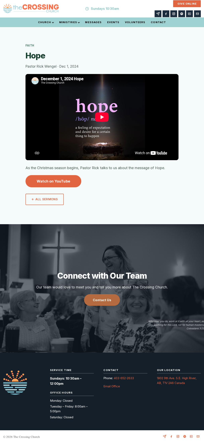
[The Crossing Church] (31, 8)
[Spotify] (181, 13)
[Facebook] (166, 13)
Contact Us (102, 300)
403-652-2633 (124, 378)
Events (113, 22)
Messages (93, 22)
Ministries (68, 22)
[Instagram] (173, 13)
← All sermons (44, 199)
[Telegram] (158, 13)
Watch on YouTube (53, 181)
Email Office (111, 386)
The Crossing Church (26, 437)
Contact (158, 22)
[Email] (197, 13)
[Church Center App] (189, 13)
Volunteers (135, 22)
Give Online (187, 3)
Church (44, 22)
